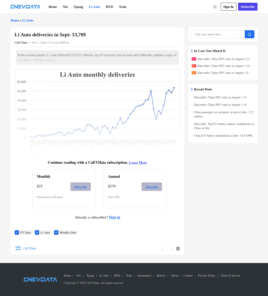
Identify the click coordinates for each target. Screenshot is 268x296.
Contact (188, 275)
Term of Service (230, 275)
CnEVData (21, 42)
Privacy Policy (206, 275)
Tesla (122, 6)
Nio (65, 6)
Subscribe (248, 6)
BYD (109, 6)
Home (53, 6)
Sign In (228, 6)
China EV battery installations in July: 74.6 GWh (223, 135)
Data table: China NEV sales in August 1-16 (223, 66)
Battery (161, 275)
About (174, 275)
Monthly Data (68, 232)
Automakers (144, 275)
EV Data (25, 232)
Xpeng (78, 6)
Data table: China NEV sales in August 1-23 (223, 59)
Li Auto (94, 6)
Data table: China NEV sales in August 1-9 (222, 73)
